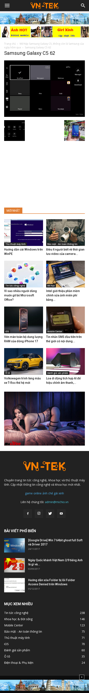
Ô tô (7, 373)
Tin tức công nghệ (15, 285)
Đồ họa (51, 285)
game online (33, 493)
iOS (7, 331)
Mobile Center (54, 331)
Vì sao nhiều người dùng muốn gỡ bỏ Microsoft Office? (20, 295)
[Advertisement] (44, 172)
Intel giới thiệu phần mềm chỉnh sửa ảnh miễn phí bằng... (63, 295)
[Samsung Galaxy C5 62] (44, 115)
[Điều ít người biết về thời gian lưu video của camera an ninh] (65, 232)
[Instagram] (39, 514)
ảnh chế (47, 493)
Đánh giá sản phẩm (57, 373)
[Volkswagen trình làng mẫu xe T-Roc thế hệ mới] (23, 361)
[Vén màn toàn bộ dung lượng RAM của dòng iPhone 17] (23, 320)
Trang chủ (10, 43)
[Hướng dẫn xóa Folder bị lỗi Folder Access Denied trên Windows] (14, 585)
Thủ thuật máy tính (15, 244)
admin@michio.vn (57, 502)
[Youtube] (61, 514)
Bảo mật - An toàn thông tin (62, 244)
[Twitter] (50, 514)
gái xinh (59, 493)
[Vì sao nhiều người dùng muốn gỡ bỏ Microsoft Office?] (23, 274)
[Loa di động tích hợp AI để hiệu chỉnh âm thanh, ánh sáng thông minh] (65, 361)
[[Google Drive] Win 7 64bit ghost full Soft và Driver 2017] (14, 545)
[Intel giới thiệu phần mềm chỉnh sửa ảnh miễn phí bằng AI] (65, 274)
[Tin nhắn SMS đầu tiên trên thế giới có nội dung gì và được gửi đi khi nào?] (65, 320)
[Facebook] (28, 514)
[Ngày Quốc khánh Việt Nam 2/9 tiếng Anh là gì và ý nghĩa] (14, 565)
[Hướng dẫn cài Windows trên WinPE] (23, 232)
